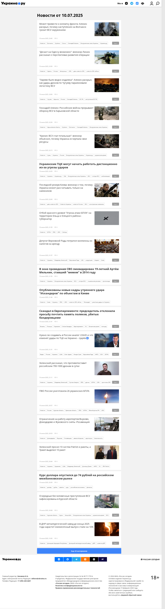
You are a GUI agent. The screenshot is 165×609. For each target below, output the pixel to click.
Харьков (56, 99)
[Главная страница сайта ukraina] (13, 3)
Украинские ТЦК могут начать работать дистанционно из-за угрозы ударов (78, 165)
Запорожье (63, 71)
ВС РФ (81, 99)
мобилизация (105, 176)
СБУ (82, 260)
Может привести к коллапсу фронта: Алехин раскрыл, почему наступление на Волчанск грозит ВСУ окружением (63, 26)
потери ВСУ (95, 176)
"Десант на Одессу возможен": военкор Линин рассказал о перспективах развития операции (64, 53)
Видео (42, 354)
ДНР (94, 543)
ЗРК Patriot (106, 466)
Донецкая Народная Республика (57, 543)
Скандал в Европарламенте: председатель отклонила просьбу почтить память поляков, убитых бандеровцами (77, 314)
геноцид (103, 326)
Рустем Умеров (73, 382)
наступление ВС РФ (91, 99)
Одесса (49, 71)
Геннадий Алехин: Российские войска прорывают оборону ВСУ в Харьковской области (66, 109)
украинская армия (100, 155)
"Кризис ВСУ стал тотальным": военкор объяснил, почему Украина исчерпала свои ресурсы (63, 138)
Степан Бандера (67, 326)
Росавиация (68, 438)
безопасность (98, 438)
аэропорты (89, 438)
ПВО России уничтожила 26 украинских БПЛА (64, 390)
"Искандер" (87, 302)
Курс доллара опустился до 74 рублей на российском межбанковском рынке (76, 476)
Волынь (42, 326)
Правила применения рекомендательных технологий (77, 588)
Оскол (64, 43)
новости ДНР (101, 543)
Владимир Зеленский (61, 260)
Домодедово (51, 438)
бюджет (97, 260)
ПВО (54, 232)
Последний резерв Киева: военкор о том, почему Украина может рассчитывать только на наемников (66, 187)
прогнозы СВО (106, 382)
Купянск (57, 43)
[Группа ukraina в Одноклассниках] (85, 559)
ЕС (86, 326)
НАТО (96, 354)
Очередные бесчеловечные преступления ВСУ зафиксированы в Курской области (64, 497)
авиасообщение (78, 438)
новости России (78, 204)
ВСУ (89, 176)
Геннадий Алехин (73, 43)
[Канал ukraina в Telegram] (76, 559)
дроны (87, 382)
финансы (89, 487)
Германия (57, 326)
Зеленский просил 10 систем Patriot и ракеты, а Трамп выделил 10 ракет (65, 448)
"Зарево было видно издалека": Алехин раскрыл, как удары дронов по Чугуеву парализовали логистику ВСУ (65, 82)
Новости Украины (65, 204)
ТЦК (65, 176)
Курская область (59, 410)
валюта (61, 487)
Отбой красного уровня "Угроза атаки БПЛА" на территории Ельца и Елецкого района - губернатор (65, 215)
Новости (42, 43)
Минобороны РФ (94, 410)
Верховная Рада (74, 260)
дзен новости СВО (79, 71)
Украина (55, 155)
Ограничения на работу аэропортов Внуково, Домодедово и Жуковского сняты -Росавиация (64, 420)
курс (67, 487)
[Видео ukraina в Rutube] (102, 559)
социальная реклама (94, 281)
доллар (49, 487)
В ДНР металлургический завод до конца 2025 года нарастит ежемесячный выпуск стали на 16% (66, 525)
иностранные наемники (96, 204)
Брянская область (71, 410)
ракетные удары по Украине (100, 302)
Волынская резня (94, 326)
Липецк (64, 232)
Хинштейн (68, 515)
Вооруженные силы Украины (89, 43)
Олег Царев (67, 354)
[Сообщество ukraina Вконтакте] (59, 559)
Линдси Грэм (77, 354)
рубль (55, 487)
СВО (70, 71)
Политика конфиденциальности (68, 586)
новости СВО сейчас (93, 71)
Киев (102, 260)
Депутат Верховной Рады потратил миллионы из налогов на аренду (65, 242)
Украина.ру (103, 43)
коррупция (89, 260)
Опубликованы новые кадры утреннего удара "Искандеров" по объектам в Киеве (71, 291)
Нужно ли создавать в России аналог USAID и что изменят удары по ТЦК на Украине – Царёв (66, 337)
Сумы (49, 155)
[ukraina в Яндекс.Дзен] (94, 559)
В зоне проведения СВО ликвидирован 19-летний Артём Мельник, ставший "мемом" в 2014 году (79, 270)
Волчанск (50, 43)
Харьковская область (53, 127)
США (60, 354)
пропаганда (106, 281)
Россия (56, 71)
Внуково (59, 438)
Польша (49, 326)
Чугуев (49, 99)
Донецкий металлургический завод (79, 543)
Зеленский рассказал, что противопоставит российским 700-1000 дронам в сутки (63, 364)
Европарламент (78, 326)
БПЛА (49, 232)
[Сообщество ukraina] (67, 559)
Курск (61, 515)
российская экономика (78, 487)
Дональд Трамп (87, 466)
